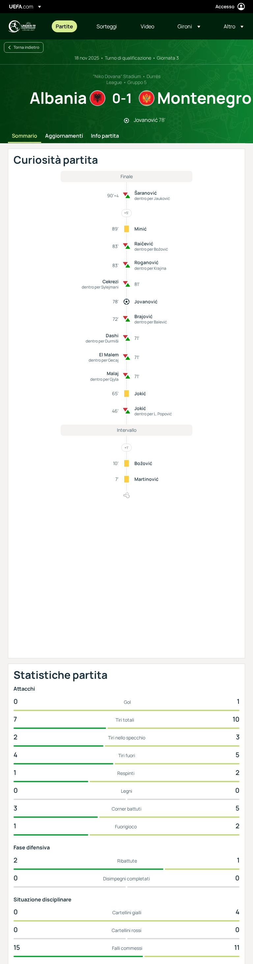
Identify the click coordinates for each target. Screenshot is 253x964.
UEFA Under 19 (22, 26)
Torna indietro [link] (26, 47)
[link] (64, 26)
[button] (189, 26)
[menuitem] (67, 26)
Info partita (105, 136)
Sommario (24, 136)
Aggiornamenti (64, 136)
